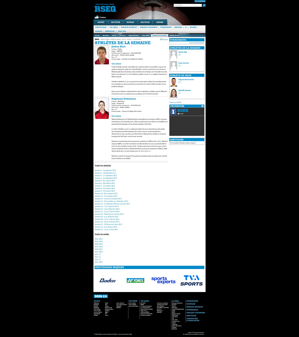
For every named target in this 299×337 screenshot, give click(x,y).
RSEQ (183, 110)
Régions (178, 27)
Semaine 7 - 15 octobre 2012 (105, 186)
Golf (106, 304)
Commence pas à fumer (162, 304)
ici (195, 143)
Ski (106, 313)
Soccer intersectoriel (121, 304)
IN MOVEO (159, 312)
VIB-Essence (160, 310)
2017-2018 (99, 247)
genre (159, 22)
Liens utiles (145, 35)
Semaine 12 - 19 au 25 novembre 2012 (108, 199)
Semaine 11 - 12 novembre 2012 (106, 196)
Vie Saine (114, 27)
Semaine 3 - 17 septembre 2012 (106, 175)
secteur (115, 22)
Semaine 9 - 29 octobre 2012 (105, 191)
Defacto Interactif (199, 334)
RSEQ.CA (101, 296)
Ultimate (118, 307)
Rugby (106, 312)
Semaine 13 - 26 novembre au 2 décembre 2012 (111, 201)
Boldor (98, 31)
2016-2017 (99, 249)
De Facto (159, 309)
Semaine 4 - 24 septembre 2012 (106, 178)
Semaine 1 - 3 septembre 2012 (105, 170)
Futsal (106, 303)
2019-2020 (99, 241)
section (145, 22)
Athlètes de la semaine (160, 35)
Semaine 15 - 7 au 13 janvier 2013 (107, 206)
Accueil (97, 35)
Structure (122, 35)
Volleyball (118, 306)
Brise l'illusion (160, 306)
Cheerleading (97, 309)
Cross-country (97, 310)
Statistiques (101, 27)
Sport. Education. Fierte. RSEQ (106, 8)
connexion (201, 1)
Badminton (96, 304)
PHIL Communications (198, 332)
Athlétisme (96, 303)
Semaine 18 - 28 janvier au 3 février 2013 (109, 214)
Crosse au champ (98, 312)
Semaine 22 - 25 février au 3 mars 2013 (108, 224)
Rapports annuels (176, 313)
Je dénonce (174, 324)
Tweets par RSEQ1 (175, 102)
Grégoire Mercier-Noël (186, 79)
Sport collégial (132, 304)
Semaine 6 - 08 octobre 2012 (105, 183)
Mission (174, 306)
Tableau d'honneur (148, 27)
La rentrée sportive (145, 307)
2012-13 (124, 39)
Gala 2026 (122, 31)
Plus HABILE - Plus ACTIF (163, 307)
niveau (130, 22)
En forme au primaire (146, 315)
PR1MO (142, 304)
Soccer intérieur (120, 303)
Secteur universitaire (105, 39)
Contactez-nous (176, 321)
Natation (107, 310)
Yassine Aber (182, 52)
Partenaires (175, 316)
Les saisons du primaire (146, 306)
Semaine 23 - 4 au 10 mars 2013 (106, 227)
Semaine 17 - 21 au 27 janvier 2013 (107, 211)
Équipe (173, 310)
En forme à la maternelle (146, 313)
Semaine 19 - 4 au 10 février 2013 (106, 217)
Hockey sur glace (109, 309)
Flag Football (97, 313)
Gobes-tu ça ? (144, 310)
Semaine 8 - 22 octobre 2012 (105, 188)
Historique (174, 307)
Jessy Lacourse (183, 63)
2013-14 (98, 257)
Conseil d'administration (178, 309)
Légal (130, 334)
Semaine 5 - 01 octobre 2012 (105, 181)
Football (96, 315)
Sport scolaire (132, 303)
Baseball (96, 306)
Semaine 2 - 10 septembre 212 (105, 173)
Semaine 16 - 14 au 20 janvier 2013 (107, 209)
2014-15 (98, 254)
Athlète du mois (175, 35)
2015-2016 (99, 252)
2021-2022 (99, 239)
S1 (186, 27)
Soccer (106, 315)
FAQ (173, 318)
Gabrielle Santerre (184, 90)
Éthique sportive (129, 27)
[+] (179, 54)
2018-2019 (99, 244)
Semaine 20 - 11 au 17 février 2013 (107, 219)
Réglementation (134, 35)
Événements (165, 27)
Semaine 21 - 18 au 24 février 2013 (107, 222)
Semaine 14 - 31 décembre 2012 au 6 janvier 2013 (112, 204)
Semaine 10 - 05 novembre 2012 (106, 193)
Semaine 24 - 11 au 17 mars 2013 (106, 229)
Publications (175, 315)
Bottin (114, 35)
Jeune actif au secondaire (147, 309)
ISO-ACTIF (143, 303)
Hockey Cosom (108, 307)
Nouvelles (106, 35)
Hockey (193, 27)
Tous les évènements (196, 43)
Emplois (174, 323)
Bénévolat (110, 31)
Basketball (96, 307)
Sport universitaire (133, 306)
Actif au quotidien (145, 312)
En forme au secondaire (162, 303)
